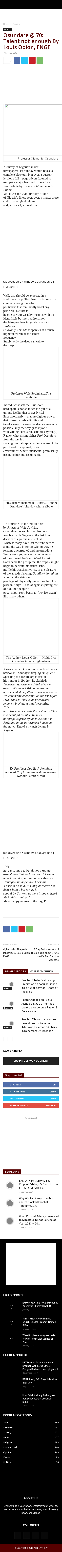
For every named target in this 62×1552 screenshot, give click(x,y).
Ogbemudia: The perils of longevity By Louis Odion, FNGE (16, 953)
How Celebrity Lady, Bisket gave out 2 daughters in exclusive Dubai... (38, 1398)
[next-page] (11, 1039)
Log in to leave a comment (31, 1060)
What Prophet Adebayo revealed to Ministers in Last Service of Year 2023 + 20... (39, 1220)
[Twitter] (24, 60)
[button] (5, 4)
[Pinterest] (32, 60)
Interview (8, 1008)
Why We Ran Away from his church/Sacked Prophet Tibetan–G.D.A (36, 1202)
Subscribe (51, 1105)
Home (6, 24)
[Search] (57, 4)
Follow (52, 1091)
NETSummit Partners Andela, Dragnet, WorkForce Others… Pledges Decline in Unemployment (40, 1366)
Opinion (16, 24)
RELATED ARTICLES (15, 971)
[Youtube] (44, 1535)
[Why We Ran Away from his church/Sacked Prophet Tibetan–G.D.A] (10, 1203)
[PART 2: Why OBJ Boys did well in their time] (11, 1383)
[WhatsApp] (40, 60)
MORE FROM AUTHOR (41, 971)
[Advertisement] (31, 15)
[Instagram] (26, 1535)
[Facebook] (17, 60)
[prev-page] (5, 1039)
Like (54, 1084)
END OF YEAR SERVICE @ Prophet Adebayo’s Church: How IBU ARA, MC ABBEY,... (38, 1184)
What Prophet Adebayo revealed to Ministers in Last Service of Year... (39, 1338)
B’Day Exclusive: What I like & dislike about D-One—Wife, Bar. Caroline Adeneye (45, 954)
